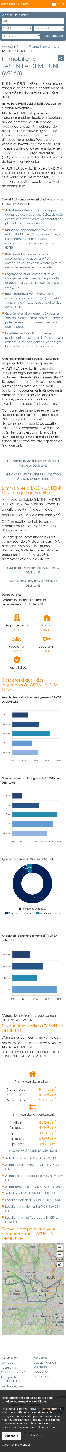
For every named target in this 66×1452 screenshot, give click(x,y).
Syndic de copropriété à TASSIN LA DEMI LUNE (33, 570)
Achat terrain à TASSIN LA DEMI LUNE (30, 1193)
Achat (8, 15)
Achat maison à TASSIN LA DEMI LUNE (31, 1158)
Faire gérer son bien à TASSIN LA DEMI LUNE (33, 583)
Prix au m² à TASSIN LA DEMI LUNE (33, 1150)
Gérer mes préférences (16, 1444)
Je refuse (36, 1435)
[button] (32, 908)
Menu (60, 4)
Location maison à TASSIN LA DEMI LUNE (33, 1200)
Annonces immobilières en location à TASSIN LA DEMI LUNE (33, 476)
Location (22, 15)
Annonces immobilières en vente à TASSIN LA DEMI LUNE (33, 463)
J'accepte (11, 1435)
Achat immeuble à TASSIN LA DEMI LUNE (33, 1187)
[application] (32, 734)
